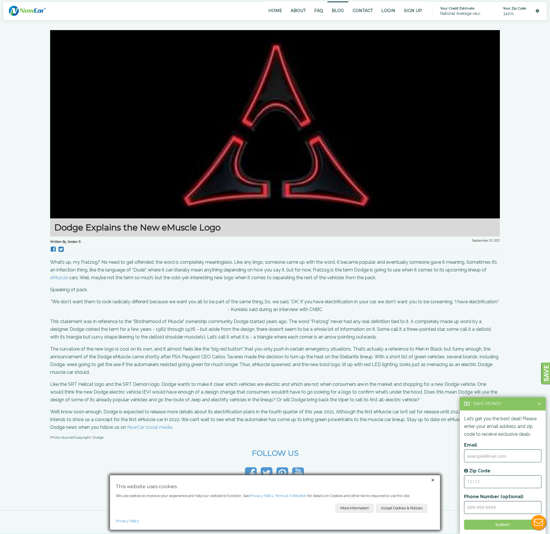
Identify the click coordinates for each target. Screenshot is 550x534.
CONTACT (363, 10)
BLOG (338, 10)
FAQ (318, 10)
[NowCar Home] (27, 11)
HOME (275, 10)
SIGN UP (413, 10)
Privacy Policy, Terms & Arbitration (278, 496)
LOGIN (388, 10)
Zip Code (479, 471)
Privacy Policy (127, 521)
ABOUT (298, 10)
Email (470, 445)
